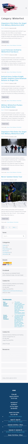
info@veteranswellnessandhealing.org (13, 290)
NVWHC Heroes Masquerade (15, 432)
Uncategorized (6, 252)
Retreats (5, 250)
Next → (15, 227)
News (8, 45)
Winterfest (18, 45)
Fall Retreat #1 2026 (15, 416)
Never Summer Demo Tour (11, 177)
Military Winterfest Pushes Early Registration (11, 106)
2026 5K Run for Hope (15, 421)
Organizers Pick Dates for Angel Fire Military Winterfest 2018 (14, 133)
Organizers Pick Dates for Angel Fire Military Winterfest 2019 (14, 24)
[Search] (23, 236)
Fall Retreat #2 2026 (15, 427)
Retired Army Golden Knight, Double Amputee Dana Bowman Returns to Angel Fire (13, 78)
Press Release (13, 45)
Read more (5, 42)
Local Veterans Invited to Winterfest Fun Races (11, 51)
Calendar (5, 245)
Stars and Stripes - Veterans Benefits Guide (14, 359)
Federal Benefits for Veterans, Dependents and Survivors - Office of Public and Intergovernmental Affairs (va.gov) (14, 354)
